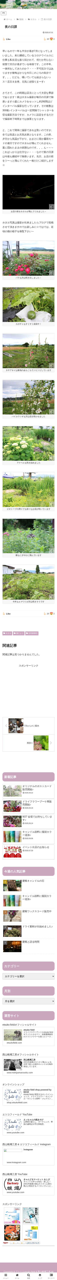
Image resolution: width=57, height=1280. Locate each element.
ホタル (8, 633)
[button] (51, 722)
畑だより (20, 633)
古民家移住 (33, 633)
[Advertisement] (28, 689)
